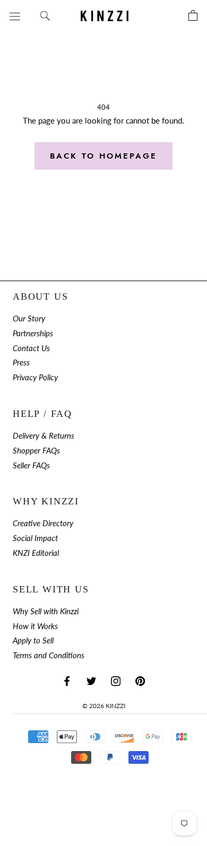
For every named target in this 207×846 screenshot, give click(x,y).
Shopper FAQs (36, 450)
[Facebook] (67, 680)
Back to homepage (103, 156)
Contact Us (31, 348)
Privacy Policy (35, 377)
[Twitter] (91, 680)
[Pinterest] (140, 680)
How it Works (35, 626)
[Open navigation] (15, 16)
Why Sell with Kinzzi (46, 611)
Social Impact (35, 538)
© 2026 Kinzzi (103, 706)
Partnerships (33, 333)
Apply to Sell (33, 640)
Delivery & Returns (43, 435)
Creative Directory (43, 523)
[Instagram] (115, 680)
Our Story (29, 318)
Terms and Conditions (48, 655)
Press (21, 362)
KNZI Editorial (36, 552)
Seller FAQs (31, 465)
